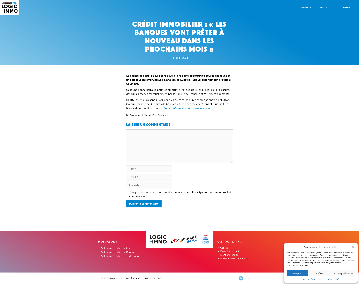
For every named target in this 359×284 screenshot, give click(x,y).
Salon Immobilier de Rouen (117, 252)
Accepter (297, 273)
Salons (303, 7)
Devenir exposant (229, 251)
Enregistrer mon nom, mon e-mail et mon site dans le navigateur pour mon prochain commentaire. (180, 194)
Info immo (325, 7)
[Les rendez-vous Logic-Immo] (9, 7)
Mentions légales (309, 279)
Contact (347, 7)
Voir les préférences (343, 273)
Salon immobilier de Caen (116, 248)
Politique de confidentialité (328, 279)
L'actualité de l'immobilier (157, 115)
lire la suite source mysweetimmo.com (186, 108)
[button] (353, 247)
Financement (136, 115)
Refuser (320, 273)
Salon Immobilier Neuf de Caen (120, 256)
